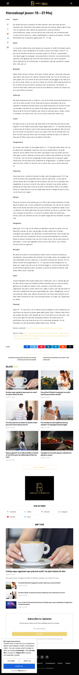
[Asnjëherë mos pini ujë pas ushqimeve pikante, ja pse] (57, 440)
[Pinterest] (8, 43)
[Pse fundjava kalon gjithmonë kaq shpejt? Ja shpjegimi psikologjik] (57, 410)
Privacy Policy (52, 639)
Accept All (19, 666)
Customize (11, 661)
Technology (50, 663)
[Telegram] (8, 38)
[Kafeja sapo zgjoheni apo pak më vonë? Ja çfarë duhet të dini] (22, 380)
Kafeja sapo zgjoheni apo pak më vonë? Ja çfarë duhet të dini (21, 393)
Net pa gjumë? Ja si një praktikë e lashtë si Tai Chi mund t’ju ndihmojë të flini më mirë (22, 455)
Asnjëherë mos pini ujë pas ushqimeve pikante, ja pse (56, 454)
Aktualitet (38, 663)
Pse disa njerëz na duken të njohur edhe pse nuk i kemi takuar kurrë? (21, 424)
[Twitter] (8, 29)
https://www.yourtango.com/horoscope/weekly (44, 328)
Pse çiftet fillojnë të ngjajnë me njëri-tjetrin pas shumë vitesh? (56, 393)
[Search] (71, 3)
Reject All (27, 661)
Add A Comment (39, 467)
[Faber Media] (39, 3)
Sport (60, 663)
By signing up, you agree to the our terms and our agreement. (40, 639)
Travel (68, 663)
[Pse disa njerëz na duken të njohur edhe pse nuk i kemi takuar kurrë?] (22, 410)
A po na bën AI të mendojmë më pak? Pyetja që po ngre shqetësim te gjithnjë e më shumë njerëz (45, 603)
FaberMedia (49, 668)
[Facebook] (8, 24)
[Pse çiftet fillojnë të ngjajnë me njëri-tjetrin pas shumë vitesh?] (57, 380)
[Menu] (8, 3)
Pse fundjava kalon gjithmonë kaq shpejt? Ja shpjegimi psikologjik (54, 424)
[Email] (8, 47)
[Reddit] (8, 34)
